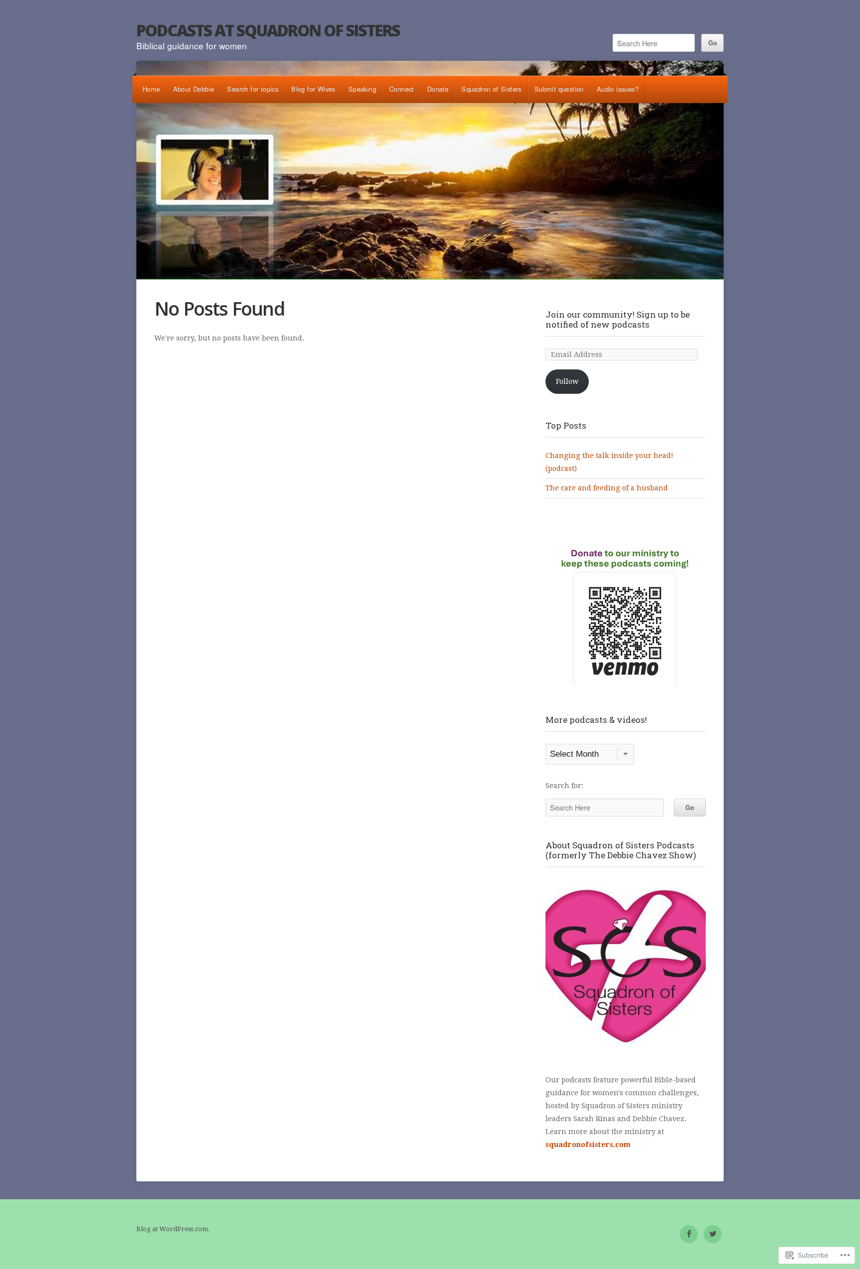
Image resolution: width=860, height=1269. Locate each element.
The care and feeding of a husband (606, 488)
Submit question (559, 89)
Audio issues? (618, 89)
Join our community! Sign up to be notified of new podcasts (617, 320)
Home (151, 89)
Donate (437, 89)
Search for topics (252, 89)
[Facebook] (689, 1234)
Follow (567, 381)
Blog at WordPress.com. (173, 1229)
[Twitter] (713, 1234)
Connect (401, 89)
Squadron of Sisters (491, 89)
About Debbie (194, 89)
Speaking (362, 89)
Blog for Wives (313, 89)
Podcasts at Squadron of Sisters (268, 30)
